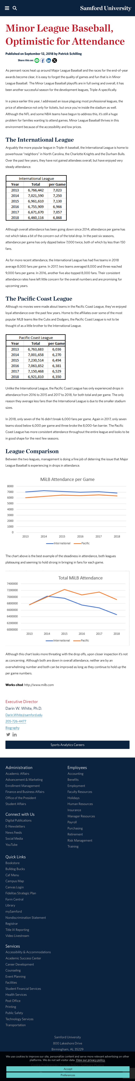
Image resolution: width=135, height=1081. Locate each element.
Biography (12, 728)
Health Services (16, 994)
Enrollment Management (22, 786)
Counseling (13, 970)
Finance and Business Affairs (24, 792)
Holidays (73, 798)
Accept (68, 1069)
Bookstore (12, 863)
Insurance (74, 810)
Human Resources (80, 804)
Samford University (67, 1037)
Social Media (14, 838)
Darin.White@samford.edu (23, 715)
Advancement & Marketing (24, 779)
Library (10, 905)
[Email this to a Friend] (36, 60)
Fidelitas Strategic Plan (20, 893)
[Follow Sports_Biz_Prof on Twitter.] (8, 734)
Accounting (75, 773)
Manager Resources (81, 816)
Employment (76, 786)
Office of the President (20, 798)
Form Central (14, 899)
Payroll (72, 822)
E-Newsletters (15, 826)
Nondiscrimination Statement (25, 917)
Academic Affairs (17, 773)
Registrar (11, 923)
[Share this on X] (54, 60)
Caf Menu (12, 875)
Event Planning (15, 976)
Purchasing (75, 828)
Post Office (12, 1001)
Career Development (19, 964)
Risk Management (80, 840)
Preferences (68, 1075)
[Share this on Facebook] (42, 60)
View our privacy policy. (90, 1060)
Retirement (75, 834)
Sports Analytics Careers (67, 745)
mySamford (13, 911)
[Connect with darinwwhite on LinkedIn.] (14, 734)
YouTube (11, 844)
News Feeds (13, 832)
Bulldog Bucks (15, 869)
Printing (10, 1007)
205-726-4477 (15, 721)
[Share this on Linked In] (48, 60)
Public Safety (14, 1013)
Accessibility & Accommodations (28, 952)
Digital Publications (18, 820)
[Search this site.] (14, 8)
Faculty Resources (80, 792)
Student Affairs (15, 804)
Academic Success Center (23, 958)
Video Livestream (17, 936)
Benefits (73, 779)
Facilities (11, 982)
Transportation (15, 1025)
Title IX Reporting (17, 930)
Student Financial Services (23, 988)
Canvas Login (14, 887)
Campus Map (14, 881)
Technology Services (19, 1019)
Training (73, 846)
